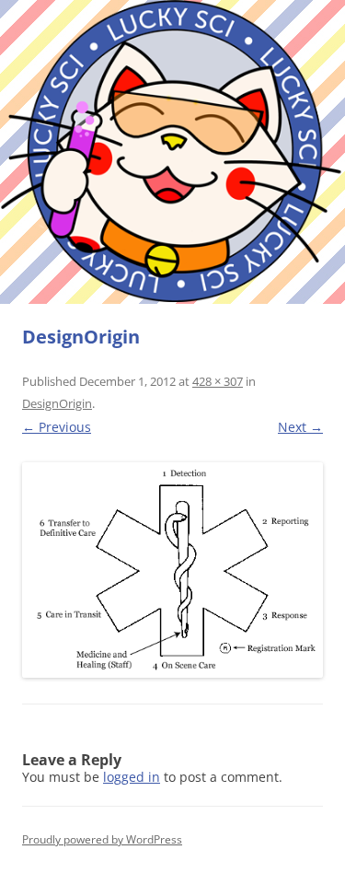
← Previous (56, 427)
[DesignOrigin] (172, 570)
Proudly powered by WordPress (102, 839)
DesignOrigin (57, 403)
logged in (131, 777)
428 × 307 (217, 381)
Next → (300, 427)
